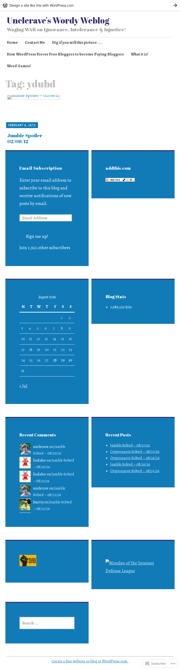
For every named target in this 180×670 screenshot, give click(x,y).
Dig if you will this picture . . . (77, 42)
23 (70, 349)
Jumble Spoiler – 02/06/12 (26, 138)
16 (70, 338)
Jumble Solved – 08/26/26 (130, 464)
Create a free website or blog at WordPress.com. (90, 661)
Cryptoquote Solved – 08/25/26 (134, 471)
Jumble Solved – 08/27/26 (130, 445)
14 (54, 338)
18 (30, 349)
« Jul (23, 386)
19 (38, 349)
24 (23, 360)
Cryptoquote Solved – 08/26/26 (135, 458)
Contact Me (35, 42)
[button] (28, 561)
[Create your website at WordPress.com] (90, 5)
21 (54, 349)
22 (63, 349)
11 (30, 338)
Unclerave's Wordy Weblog (58, 20)
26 (39, 360)
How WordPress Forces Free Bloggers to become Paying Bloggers (65, 54)
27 (46, 360)
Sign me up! (37, 236)
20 (47, 349)
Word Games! (19, 66)
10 (23, 338)
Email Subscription (40, 168)
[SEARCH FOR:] (47, 623)
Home (12, 42)
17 (22, 349)
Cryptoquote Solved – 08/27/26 (134, 451)
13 (46, 338)
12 (38, 338)
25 (31, 360)
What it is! (139, 54)
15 (62, 338)
